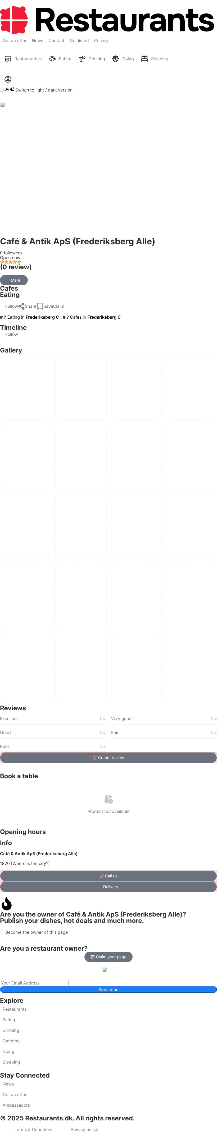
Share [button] (31, 306)
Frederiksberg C (42, 317)
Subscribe (108, 989)
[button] (9, 306)
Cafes (9, 288)
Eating (10, 295)
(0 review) (16, 267)
